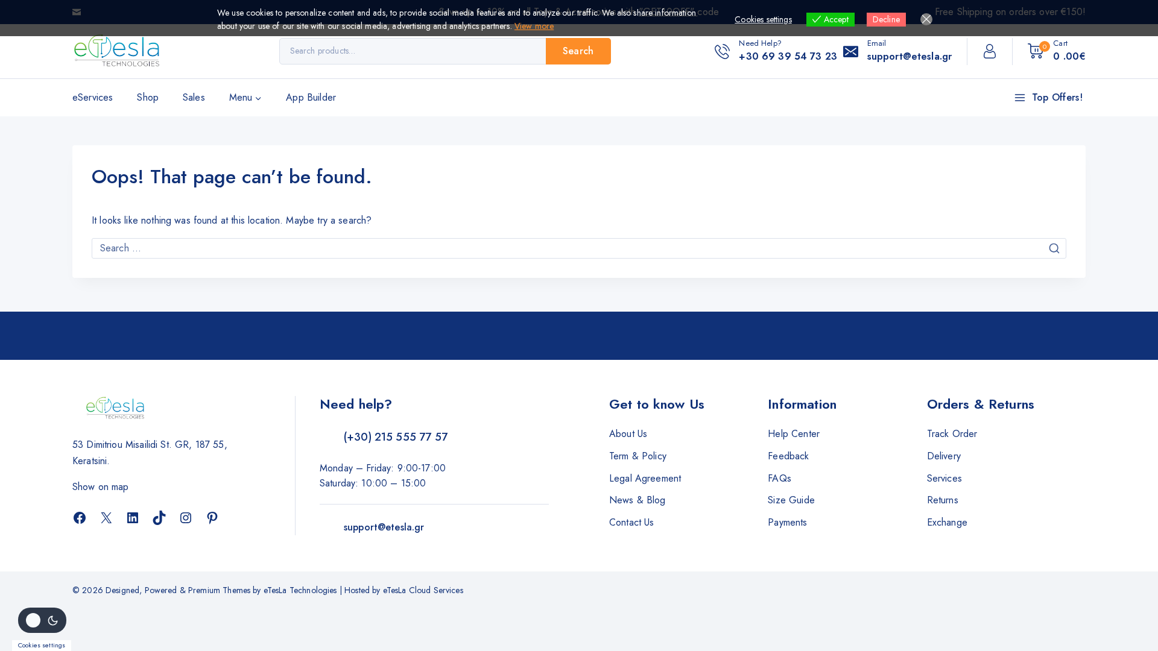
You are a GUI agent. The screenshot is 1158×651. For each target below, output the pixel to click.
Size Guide (791, 500)
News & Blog (637, 500)
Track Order (952, 434)
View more (534, 26)
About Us (628, 434)
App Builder (311, 97)
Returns (942, 500)
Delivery (944, 456)
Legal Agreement (645, 478)
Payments (787, 522)
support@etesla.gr (384, 527)
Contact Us (631, 522)
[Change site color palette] (42, 620)
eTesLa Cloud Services (423, 590)
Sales (194, 97)
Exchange (947, 522)
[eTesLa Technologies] (117, 51)
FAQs (779, 478)
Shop (148, 97)
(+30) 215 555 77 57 (396, 437)
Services (944, 478)
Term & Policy (637, 456)
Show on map (100, 487)
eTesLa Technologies (300, 590)
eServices (92, 97)
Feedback (788, 456)
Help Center (794, 434)
